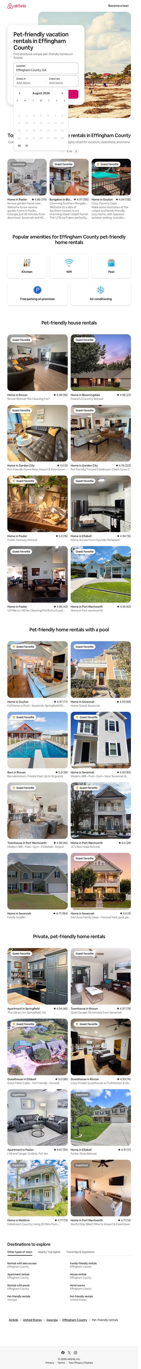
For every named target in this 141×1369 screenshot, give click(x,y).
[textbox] (29, 83)
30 (19, 145)
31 (26, 145)
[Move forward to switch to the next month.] (62, 93)
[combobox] (45, 70)
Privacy (50, 1362)
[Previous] (62, 151)
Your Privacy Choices (80, 1362)
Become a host (118, 6)
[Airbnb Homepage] (16, 6)
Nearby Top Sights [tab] (49, 1252)
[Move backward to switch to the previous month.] (20, 93)
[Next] (76, 151)
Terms (61, 1362)
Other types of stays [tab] (19, 1252)
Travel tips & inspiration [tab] (80, 1252)
